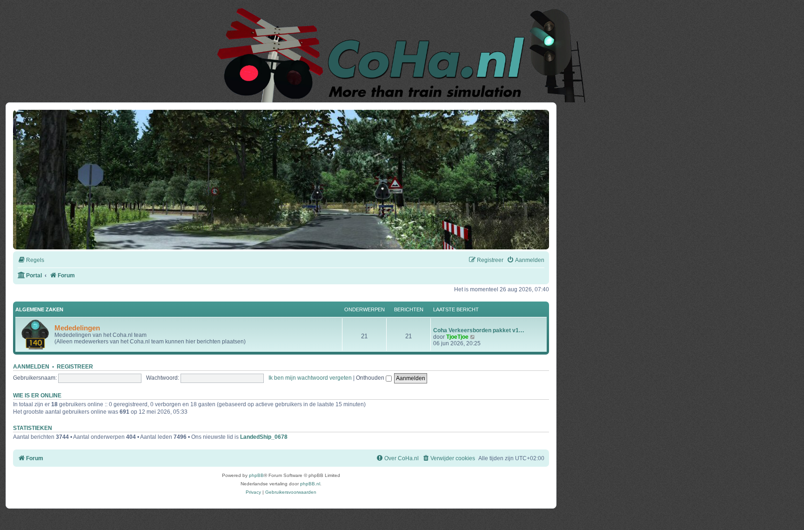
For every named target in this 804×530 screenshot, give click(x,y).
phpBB (256, 475)
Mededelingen (77, 328)
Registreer (75, 366)
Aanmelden (31, 366)
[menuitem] (31, 260)
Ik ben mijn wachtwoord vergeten (310, 378)
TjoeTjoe (457, 337)
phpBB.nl (310, 483)
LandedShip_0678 (264, 437)
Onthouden (371, 378)
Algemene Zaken (39, 309)
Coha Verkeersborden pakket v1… (478, 330)
